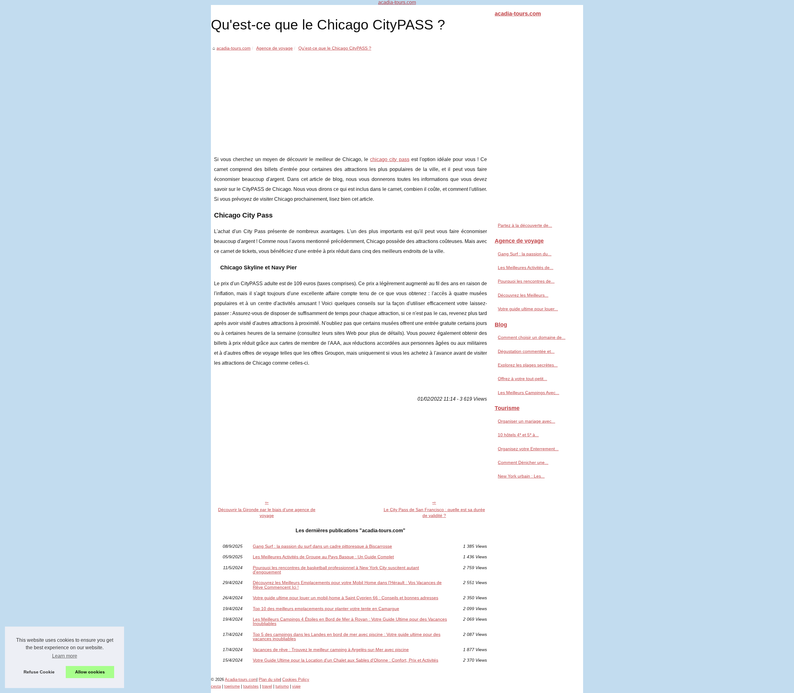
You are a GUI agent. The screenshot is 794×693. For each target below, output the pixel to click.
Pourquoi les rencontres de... (526, 281)
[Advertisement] (350, 98)
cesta (216, 686)
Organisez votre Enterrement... (528, 448)
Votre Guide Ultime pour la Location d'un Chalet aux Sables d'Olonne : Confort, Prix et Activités (345, 660)
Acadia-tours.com (240, 679)
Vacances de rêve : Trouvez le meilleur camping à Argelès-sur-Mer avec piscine (331, 649)
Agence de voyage (274, 48)
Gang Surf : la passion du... (524, 253)
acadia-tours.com (233, 48)
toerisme (232, 686)
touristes (251, 686)
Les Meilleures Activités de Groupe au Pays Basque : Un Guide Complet (323, 557)
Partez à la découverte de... (525, 225)
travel (267, 686)
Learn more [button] (64, 656)
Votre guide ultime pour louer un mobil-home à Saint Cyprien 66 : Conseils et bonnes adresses (345, 598)
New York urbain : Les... (521, 476)
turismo (282, 686)
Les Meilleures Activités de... (525, 267)
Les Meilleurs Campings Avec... (528, 392)
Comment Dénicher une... (523, 462)
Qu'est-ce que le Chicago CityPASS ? (334, 48)
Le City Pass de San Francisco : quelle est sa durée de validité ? (434, 512)
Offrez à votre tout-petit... (522, 378)
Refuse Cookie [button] (39, 671)
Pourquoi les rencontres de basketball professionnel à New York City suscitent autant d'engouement (336, 569)
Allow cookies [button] (90, 671)
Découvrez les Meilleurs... (523, 295)
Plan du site (269, 679)
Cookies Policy (295, 679)
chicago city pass (389, 159)
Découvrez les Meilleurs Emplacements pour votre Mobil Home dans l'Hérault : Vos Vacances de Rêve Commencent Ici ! (347, 584)
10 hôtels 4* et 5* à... (518, 434)
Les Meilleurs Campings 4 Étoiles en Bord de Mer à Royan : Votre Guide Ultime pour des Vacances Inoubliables (350, 621)
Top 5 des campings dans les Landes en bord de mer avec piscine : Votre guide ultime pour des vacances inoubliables (346, 636)
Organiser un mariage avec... (526, 421)
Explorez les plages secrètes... (528, 364)
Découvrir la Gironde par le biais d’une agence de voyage (266, 512)
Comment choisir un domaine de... (531, 337)
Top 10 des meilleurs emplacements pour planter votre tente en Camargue (326, 608)
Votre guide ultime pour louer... (528, 308)
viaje (296, 686)
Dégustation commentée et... (526, 351)
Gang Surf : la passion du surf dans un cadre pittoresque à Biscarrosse (322, 546)
